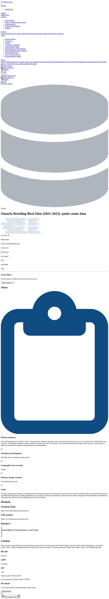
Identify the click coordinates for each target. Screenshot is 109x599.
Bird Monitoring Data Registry (15, 49)
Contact (7, 43)
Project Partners (10, 39)
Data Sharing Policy (12, 52)
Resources (8, 41)
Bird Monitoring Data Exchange (16, 51)
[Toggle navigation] (2, 4)
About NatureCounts (12, 47)
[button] (3, 6)
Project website (6, 283)
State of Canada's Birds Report (15, 22)
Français (3, 72)
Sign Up (11, 68)
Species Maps (9, 20)
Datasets (8, 28)
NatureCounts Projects (12, 26)
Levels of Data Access (12, 54)
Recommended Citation (13, 56)
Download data (10, 24)
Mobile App (9, 9)
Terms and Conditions (12, 45)
